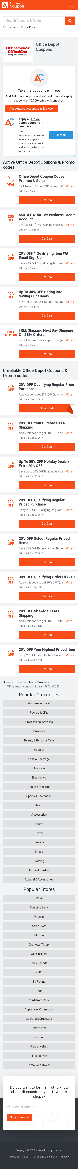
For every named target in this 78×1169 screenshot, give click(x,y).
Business (43, 682)
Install (61, 135)
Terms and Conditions (44, 1156)
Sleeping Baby (39, 907)
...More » (69, 186)
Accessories (39, 814)
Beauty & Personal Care (39, 740)
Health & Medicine (39, 786)
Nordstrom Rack (39, 1000)
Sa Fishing (39, 981)
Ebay (32, 27)
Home (7, 682)
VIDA (39, 898)
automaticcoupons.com (49, 1150)
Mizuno (39, 935)
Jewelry (39, 842)
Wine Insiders (39, 953)
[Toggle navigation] (71, 5)
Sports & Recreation (39, 796)
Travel (39, 833)
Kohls (24, 27)
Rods (39, 991)
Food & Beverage (39, 759)
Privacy (65, 1156)
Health (39, 805)
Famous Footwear (39, 1065)
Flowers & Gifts (39, 712)
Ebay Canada (39, 963)
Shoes (39, 851)
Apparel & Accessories (39, 879)
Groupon (39, 1037)
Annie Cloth (39, 926)
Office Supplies (24, 682)
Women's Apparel (39, 703)
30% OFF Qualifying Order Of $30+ (47, 577)
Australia (39, 768)
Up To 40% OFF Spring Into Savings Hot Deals (40, 294)
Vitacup (39, 916)
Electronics (39, 777)
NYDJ (39, 972)
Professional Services (39, 722)
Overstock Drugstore (39, 1018)
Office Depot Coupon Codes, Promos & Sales (42, 178)
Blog (25, 1156)
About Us (14, 1156)
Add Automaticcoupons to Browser (31, 108)
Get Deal (47, 200)
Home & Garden (39, 870)
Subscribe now (19, 1117)
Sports (39, 823)
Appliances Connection (39, 1009)
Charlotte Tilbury (39, 944)
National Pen (39, 1055)
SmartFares (39, 1028)
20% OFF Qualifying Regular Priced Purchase (42, 502)
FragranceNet (39, 1046)
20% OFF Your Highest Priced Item (47, 649)
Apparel (39, 749)
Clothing (39, 861)
